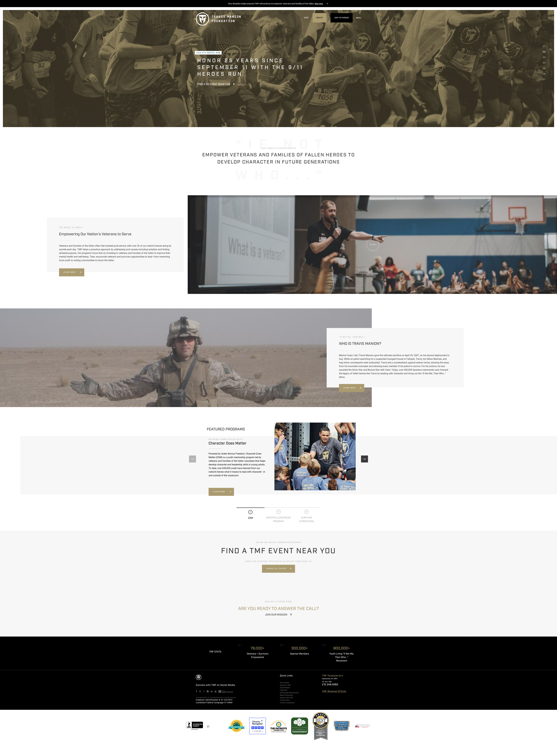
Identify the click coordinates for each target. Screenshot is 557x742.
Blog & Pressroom (286, 695)
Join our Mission (276, 615)
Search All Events (276, 569)
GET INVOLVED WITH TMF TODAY (216, 81)
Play (373, 245)
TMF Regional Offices (334, 691)
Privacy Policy (285, 700)
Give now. (319, 3)
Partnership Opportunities (289, 693)
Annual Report (285, 688)
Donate (319, 18)
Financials (283, 690)
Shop (306, 18)
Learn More (69, 272)
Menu (358, 18)
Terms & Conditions (287, 703)
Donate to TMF (285, 685)
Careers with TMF (286, 698)
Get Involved (284, 683)
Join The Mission (341, 18)
